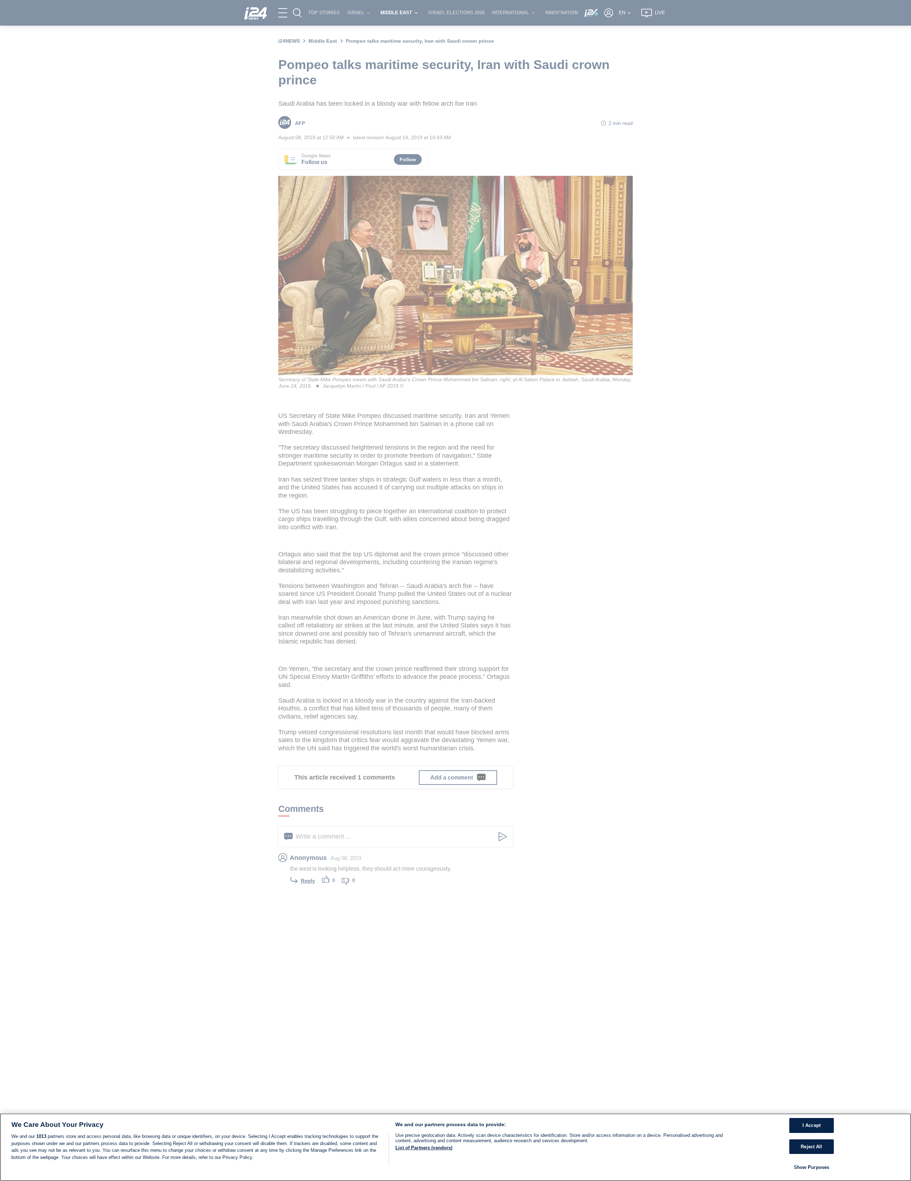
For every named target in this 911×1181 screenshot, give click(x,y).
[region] (455, 1147)
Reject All (811, 1146)
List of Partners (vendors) (423, 1147)
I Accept (811, 1125)
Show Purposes (812, 1167)
